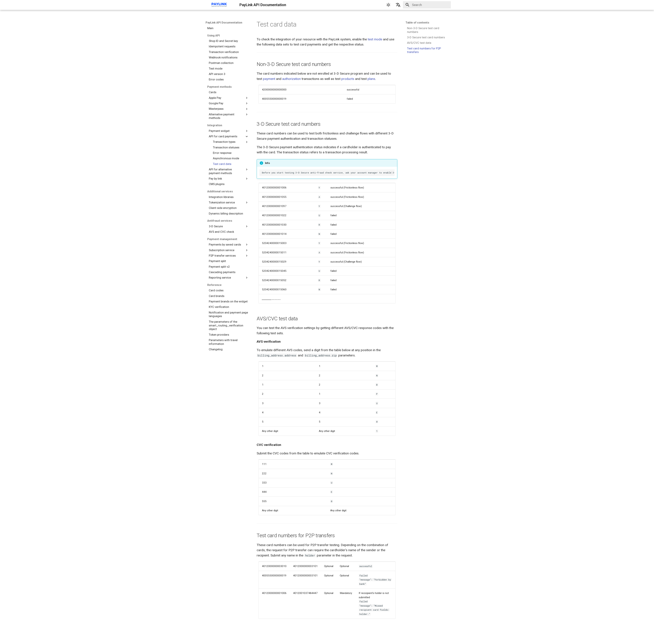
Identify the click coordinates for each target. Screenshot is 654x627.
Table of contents (417, 22)
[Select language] (398, 5)
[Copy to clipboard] (391, 173)
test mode (375, 39)
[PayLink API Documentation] (219, 5)
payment (269, 79)
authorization (291, 79)
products (347, 79)
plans (371, 79)
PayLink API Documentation (224, 22)
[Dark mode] (388, 5)
